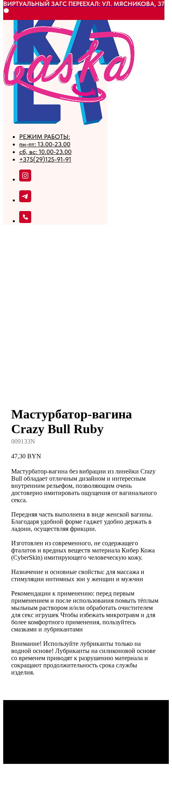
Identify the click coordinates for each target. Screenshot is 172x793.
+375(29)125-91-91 (45, 159)
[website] (25, 200)
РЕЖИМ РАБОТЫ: (44, 136)
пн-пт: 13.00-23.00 (44, 144)
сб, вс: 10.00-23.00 (45, 152)
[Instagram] (25, 179)
